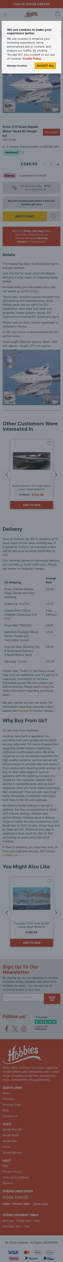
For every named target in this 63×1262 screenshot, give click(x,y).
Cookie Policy (32, 58)
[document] (31, 48)
